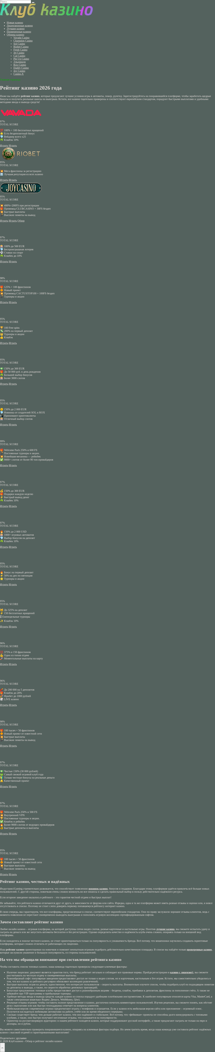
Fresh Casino (20, 49)
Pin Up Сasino (21, 58)
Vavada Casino (21, 37)
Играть (4, 145)
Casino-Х (18, 73)
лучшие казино (165, 929)
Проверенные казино (19, 31)
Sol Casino (19, 43)
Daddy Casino (21, 67)
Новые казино (15, 22)
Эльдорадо (19, 61)
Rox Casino (19, 64)
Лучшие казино (16, 28)
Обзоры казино (15, 34)
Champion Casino (23, 40)
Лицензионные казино (20, 25)
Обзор (21, 220)
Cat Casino (19, 55)
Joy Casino (19, 70)
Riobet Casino (21, 46)
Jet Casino (18, 52)
